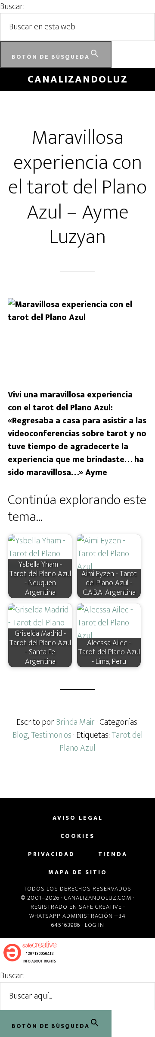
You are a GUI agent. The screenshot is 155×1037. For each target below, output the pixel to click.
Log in (94, 925)
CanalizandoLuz (78, 79)
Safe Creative (100, 907)
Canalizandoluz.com (97, 898)
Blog (20, 735)
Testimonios (51, 735)
